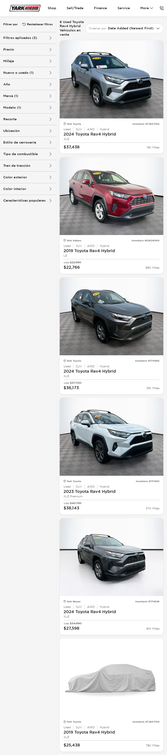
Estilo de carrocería (19, 142)
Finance (100, 8)
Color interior (14, 189)
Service (124, 8)
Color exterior (15, 177)
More (144, 8)
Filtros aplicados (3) (20, 38)
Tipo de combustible (20, 154)
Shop (52, 8)
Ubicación (11, 130)
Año (6, 84)
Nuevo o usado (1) (18, 72)
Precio (8, 49)
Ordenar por (97, 28)
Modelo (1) (12, 107)
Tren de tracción (16, 165)
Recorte (10, 119)
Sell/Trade (75, 8)
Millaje (8, 61)
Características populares (24, 200)
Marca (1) (10, 96)
